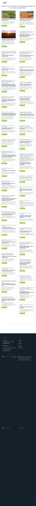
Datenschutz (20, 347)
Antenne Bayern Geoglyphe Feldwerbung (8, 140)
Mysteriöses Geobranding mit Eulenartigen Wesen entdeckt (26, 128)
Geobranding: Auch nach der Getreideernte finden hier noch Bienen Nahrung (26, 20)
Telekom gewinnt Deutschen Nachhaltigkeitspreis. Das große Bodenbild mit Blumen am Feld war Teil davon (27, 292)
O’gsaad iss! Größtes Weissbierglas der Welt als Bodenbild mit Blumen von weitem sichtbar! (27, 115)
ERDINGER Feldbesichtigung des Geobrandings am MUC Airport (25, 99)
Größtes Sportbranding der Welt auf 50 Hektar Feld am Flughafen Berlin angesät (9, 214)
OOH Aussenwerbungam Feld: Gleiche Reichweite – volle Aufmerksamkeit (26, 85)
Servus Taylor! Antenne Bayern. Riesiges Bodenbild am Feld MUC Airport (26, 231)
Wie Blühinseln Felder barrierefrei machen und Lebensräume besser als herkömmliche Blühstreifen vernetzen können (9, 199)
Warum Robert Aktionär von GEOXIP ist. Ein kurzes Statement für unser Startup (8, 271)
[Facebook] (29, 503)
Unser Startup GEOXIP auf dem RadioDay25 (9, 170)
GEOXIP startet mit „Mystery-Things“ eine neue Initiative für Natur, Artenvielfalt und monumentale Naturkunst (27, 35)
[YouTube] (32, 503)
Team (19, 341)
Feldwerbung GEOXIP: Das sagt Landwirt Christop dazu (26, 307)
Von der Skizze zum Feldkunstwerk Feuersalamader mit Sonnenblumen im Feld (8, 228)
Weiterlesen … (4, 25)
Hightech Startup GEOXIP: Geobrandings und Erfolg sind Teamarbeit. (9, 242)
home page (15, 324)
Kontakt (19, 340)
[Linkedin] (31, 503)
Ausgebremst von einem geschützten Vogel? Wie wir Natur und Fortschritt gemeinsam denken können (9, 100)
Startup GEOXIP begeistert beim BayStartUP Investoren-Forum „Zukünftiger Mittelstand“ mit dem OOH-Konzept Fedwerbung (9, 156)
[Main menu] (32, 2)
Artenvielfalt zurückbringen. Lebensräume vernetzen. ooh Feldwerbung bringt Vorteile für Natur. (9, 284)
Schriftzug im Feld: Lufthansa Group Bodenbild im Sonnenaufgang (9, 257)
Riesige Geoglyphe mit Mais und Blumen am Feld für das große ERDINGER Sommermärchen (27, 247)
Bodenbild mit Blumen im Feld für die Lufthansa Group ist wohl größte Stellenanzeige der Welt (25, 263)
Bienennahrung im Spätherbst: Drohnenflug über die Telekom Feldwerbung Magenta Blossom (8, 300)
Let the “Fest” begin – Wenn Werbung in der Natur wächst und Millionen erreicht (26, 56)
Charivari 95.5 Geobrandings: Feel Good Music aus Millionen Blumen (9, 20)
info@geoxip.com (6, 345)
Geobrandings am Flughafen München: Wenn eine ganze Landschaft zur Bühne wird (9, 40)
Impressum (20, 346)
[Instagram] (30, 503)
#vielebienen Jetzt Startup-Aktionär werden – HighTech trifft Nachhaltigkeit (8, 184)
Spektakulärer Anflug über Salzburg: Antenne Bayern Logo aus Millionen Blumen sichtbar (27, 70)
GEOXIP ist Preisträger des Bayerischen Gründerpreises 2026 (8, 56)
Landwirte (20, 343)
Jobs (19, 344)
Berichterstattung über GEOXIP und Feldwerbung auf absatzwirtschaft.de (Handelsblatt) (25, 163)
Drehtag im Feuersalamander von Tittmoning (27, 202)
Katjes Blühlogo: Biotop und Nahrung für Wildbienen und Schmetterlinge (26, 142)
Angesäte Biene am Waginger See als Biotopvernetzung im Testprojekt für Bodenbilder (25, 216)
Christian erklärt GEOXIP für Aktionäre (25, 277)
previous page (26, 324)
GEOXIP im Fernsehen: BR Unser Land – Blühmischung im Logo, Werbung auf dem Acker (26, 190)
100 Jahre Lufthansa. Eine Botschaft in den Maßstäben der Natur (8, 69)
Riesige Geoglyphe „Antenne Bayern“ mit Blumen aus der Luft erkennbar (8, 128)
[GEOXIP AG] (4, 2)
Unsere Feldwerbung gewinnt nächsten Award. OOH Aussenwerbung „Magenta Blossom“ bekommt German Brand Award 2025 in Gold (9, 114)
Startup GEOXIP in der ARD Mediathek (26, 177)
